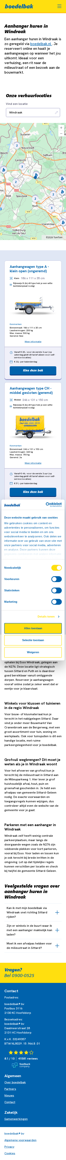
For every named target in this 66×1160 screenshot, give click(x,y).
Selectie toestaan (33, 640)
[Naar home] (19, 6)
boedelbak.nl (41, 43)
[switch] (56, 579)
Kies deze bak (33, 370)
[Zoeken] (56, 112)
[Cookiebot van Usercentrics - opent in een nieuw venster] (46, 504)
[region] (33, 181)
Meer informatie (33, 341)
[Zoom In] (61, 128)
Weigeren (33, 652)
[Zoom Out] (61, 133)
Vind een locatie (17, 104)
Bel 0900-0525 (19, 975)
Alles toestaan (33, 628)
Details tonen (46, 616)
